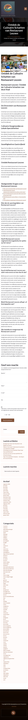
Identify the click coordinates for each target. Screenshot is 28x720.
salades (5, 643)
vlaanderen (5, 663)
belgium (5, 537)
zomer (4, 678)
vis (4, 660)
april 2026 (5, 490)
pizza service (6, 634)
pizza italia (5, 624)
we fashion (5, 670)
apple (4, 532)
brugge (5, 542)
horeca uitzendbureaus (8, 596)
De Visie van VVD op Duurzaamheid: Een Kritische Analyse (12, 454)
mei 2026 (5, 489)
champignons (6, 552)
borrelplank (6, 540)
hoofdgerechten (7, 593)
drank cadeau (6, 562)
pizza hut (5, 622)
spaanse (5, 647)
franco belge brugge (8, 576)
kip (4, 599)
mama (4, 604)
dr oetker (5, 558)
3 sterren (5, 527)
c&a (4, 544)
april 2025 (5, 510)
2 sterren (5, 526)
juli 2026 (5, 485)
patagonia (5, 617)
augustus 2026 (6, 484)
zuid (4, 679)
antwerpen (5, 531)
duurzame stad (6, 572)
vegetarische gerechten (8, 658)
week (4, 671)
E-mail (3, 392)
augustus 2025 (6, 503)
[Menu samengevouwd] (25, 8)
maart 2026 (6, 492)
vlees (4, 665)
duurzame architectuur (8, 568)
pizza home (6, 621)
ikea (4, 598)
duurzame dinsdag (7, 570)
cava (4, 547)
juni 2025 (5, 507)
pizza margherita (7, 627)
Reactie (3, 373)
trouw (4, 653)
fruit (4, 578)
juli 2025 (5, 505)
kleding (5, 601)
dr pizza (5, 560)
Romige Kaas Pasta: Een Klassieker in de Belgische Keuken (12, 444)
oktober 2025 (6, 500)
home (4, 586)
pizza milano (6, 629)
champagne (6, 550)
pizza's (4, 635)
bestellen (5, 539)
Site (2, 399)
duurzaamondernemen (8, 567)
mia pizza (5, 607)
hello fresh (5, 585)
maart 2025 (6, 511)
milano (4, 611)
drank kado (6, 563)
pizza (4, 619)
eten (4, 573)
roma (4, 642)
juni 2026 (5, 487)
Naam (3, 385)
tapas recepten (6, 650)
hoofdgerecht (6, 591)
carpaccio (5, 545)
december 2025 (7, 497)
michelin (5, 609)
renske (4, 639)
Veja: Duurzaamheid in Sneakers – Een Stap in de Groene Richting (13, 457)
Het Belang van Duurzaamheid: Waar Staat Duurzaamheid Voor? (13, 451)
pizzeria (5, 637)
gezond (5, 580)
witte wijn (5, 676)
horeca (4, 594)
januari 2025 (6, 515)
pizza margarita (7, 625)
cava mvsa (5, 549)
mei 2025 (5, 508)
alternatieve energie (8, 529)
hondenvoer (6, 589)
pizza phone (6, 630)
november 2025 (7, 498)
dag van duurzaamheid (8, 554)
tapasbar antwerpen (8, 652)
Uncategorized (15, 36)
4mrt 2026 (5, 70)
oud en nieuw (6, 614)
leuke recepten (6, 603)
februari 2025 (6, 513)
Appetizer (14, 706)
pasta (4, 616)
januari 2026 (6, 495)
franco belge (6, 575)
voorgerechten (6, 668)
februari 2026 (6, 494)
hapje (4, 583)
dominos (5, 557)
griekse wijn (6, 581)
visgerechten (6, 661)
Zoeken (5, 429)
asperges (5, 534)
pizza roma (5, 632)
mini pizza (5, 612)
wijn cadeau (6, 673)
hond (4, 588)
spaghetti (5, 648)
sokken (5, 645)
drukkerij (5, 565)
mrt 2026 (4, 58)
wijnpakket (5, 675)
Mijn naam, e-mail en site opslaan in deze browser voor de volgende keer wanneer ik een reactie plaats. (14, 409)
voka (4, 666)
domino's (5, 555)
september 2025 (7, 502)
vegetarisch (6, 657)
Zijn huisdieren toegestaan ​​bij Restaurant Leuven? (14, 200)
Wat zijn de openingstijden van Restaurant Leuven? (15, 188)
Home (9, 36)
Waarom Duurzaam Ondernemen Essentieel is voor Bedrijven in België (13, 447)
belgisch (5, 536)
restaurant (5, 640)
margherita (5, 606)
